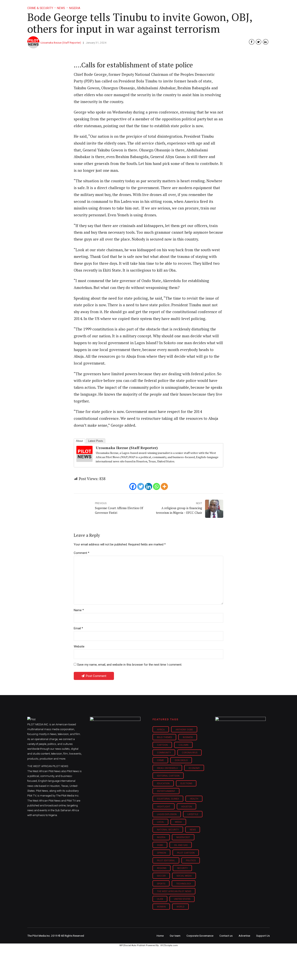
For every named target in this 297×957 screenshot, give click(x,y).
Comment (81, 553)
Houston (186, 806)
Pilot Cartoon (186, 853)
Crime (160, 760)
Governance (206, 6)
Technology (183, 883)
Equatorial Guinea (168, 799)
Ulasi (160, 899)
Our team (175, 935)
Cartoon (162, 745)
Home (120, 6)
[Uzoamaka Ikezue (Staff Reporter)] (84, 460)
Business (140, 6)
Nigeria (161, 837)
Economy (194, 768)
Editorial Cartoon (168, 776)
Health (194, 799)
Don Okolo (181, 760)
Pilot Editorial (166, 860)
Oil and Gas (180, 845)
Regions (161, 868)
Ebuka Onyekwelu (167, 768)
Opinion (182, 6)
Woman (161, 906)
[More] (164, 486)
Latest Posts (95, 440)
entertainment (166, 791)
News (193, 829)
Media (178, 822)
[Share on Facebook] (251, 42)
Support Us (248, 6)
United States (182, 899)
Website (79, 646)
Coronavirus (189, 752)
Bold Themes (164, 737)
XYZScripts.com (169, 945)
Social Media (184, 876)
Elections (186, 783)
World (180, 906)
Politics (191, 860)
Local (160, 822)
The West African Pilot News (174, 891)
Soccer (161, 876)
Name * (79, 610)
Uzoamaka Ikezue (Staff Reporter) (60, 42)
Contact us (226, 935)
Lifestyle (161, 6)
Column (183, 745)
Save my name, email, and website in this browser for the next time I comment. (129, 664)
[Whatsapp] (156, 486)
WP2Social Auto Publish (132, 945)
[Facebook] (132, 486)
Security (182, 868)
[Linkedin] (148, 486)
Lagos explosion (167, 814)
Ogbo (160, 845)
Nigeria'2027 (183, 837)
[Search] (266, 2)
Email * (78, 628)
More (227, 6)
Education (163, 783)
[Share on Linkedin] (265, 42)
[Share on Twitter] (258, 42)
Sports (161, 883)
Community (164, 752)
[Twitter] (140, 486)
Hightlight (163, 806)
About (79, 440)
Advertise (244, 935)
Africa (161, 729)
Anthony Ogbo (184, 729)
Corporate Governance (199, 935)
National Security (168, 829)
